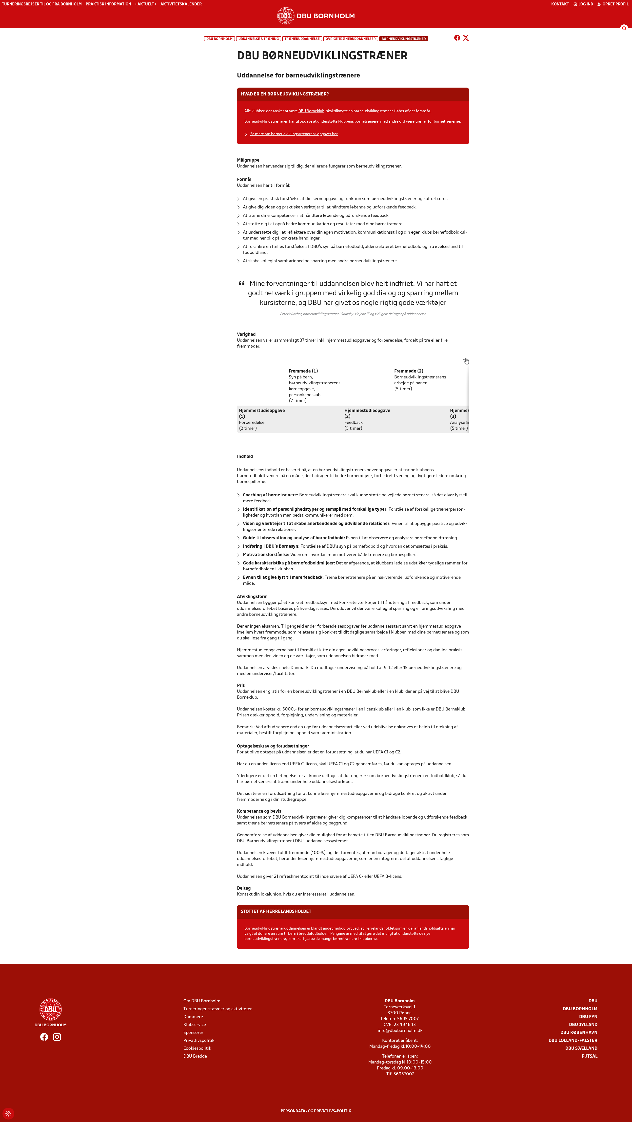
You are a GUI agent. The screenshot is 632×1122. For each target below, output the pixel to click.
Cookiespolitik (197, 1049)
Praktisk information (108, 4)
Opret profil (616, 4)
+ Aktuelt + (146, 4)
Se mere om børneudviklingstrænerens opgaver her (294, 134)
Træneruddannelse (302, 39)
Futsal (589, 1056)
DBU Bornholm (219, 39)
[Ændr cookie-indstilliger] (8, 1114)
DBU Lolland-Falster (573, 1041)
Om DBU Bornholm (201, 1001)
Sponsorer (193, 1033)
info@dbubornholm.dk (400, 1031)
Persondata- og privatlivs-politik (316, 1111)
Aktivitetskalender (181, 4)
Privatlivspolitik (198, 1041)
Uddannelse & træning (258, 39)
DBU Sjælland (581, 1049)
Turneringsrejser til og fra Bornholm (42, 4)
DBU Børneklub (311, 111)
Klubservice (194, 1025)
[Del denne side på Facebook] (457, 39)
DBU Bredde (195, 1056)
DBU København (578, 1033)
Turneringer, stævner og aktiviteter (217, 1009)
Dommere (193, 1017)
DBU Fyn (588, 1017)
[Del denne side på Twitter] (466, 39)
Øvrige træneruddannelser (351, 39)
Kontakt (560, 4)
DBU (593, 1001)
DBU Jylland (583, 1025)
